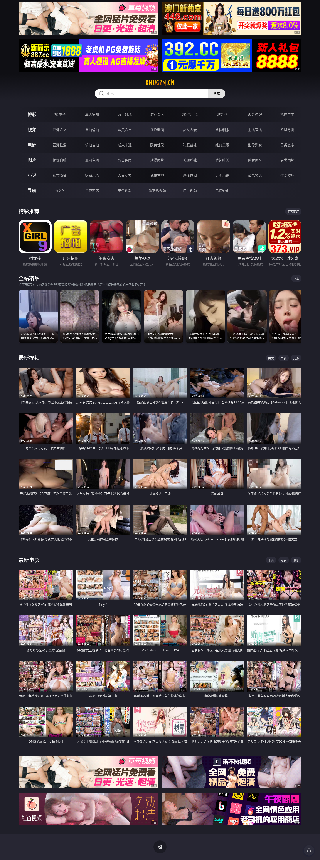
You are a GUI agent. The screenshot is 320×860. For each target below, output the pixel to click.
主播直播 (255, 129)
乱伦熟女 (255, 145)
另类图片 (287, 160)
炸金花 (222, 114)
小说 (32, 175)
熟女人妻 (190, 129)
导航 (32, 190)
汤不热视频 (157, 190)
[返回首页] (309, 850)
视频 (32, 130)
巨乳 (284, 358)
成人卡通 (125, 145)
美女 (271, 358)
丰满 (271, 560)
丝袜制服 (222, 129)
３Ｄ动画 (157, 129)
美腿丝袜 (190, 160)
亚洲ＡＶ (60, 129)
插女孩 (59, 190)
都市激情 (60, 175)
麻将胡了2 (190, 114)
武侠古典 (157, 175)
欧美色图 (125, 160)
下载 (296, 278)
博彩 (32, 114)
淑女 (284, 560)
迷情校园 (190, 175)
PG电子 (60, 114)
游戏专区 (157, 114)
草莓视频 (125, 190)
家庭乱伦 (92, 175)
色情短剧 (222, 190)
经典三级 (222, 145)
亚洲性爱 (60, 145)
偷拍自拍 (92, 145)
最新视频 (29, 357)
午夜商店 (92, 190)
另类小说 (222, 175)
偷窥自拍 (60, 160)
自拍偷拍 (92, 129)
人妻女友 (125, 175)
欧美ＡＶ (125, 129)
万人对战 (125, 114)
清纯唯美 (222, 160)
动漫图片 (157, 160)
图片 (32, 160)
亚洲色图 (92, 160)
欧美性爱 (157, 145)
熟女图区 (255, 160)
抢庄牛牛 (287, 114)
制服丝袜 (190, 145)
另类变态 (287, 145)
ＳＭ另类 (287, 129)
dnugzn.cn (160, 82)
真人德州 (92, 114)
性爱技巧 (287, 175)
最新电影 (29, 559)
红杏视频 (190, 190)
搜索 (216, 93)
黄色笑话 (255, 175)
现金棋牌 (255, 114)
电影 (32, 145)
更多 (296, 358)
